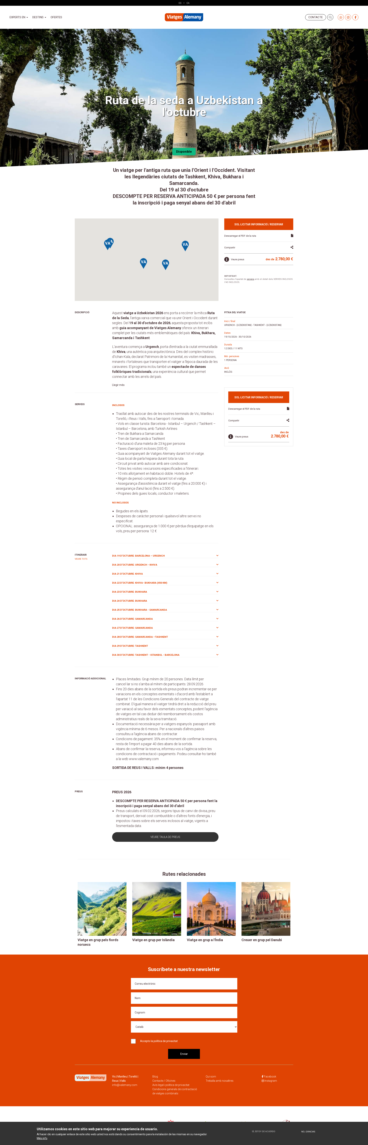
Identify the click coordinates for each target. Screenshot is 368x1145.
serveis (250, 279)
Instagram (270, 1080)
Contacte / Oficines (163, 1080)
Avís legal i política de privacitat (170, 1085)
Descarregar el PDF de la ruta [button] (240, 235)
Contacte (315, 17)
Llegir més (118, 384)
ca (188, 3)
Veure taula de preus (165, 837)
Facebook (270, 1076)
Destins (38, 17)
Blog (155, 1076)
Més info (42, 1138)
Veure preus (237, 259)
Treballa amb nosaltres (219, 1080)
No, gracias (308, 1131)
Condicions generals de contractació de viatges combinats (174, 1091)
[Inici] (184, 17)
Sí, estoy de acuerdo (263, 1131)
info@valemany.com (124, 1085)
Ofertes (56, 17)
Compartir (229, 247)
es (180, 3)
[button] (166, 264)
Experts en (18, 17)
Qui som (211, 1076)
